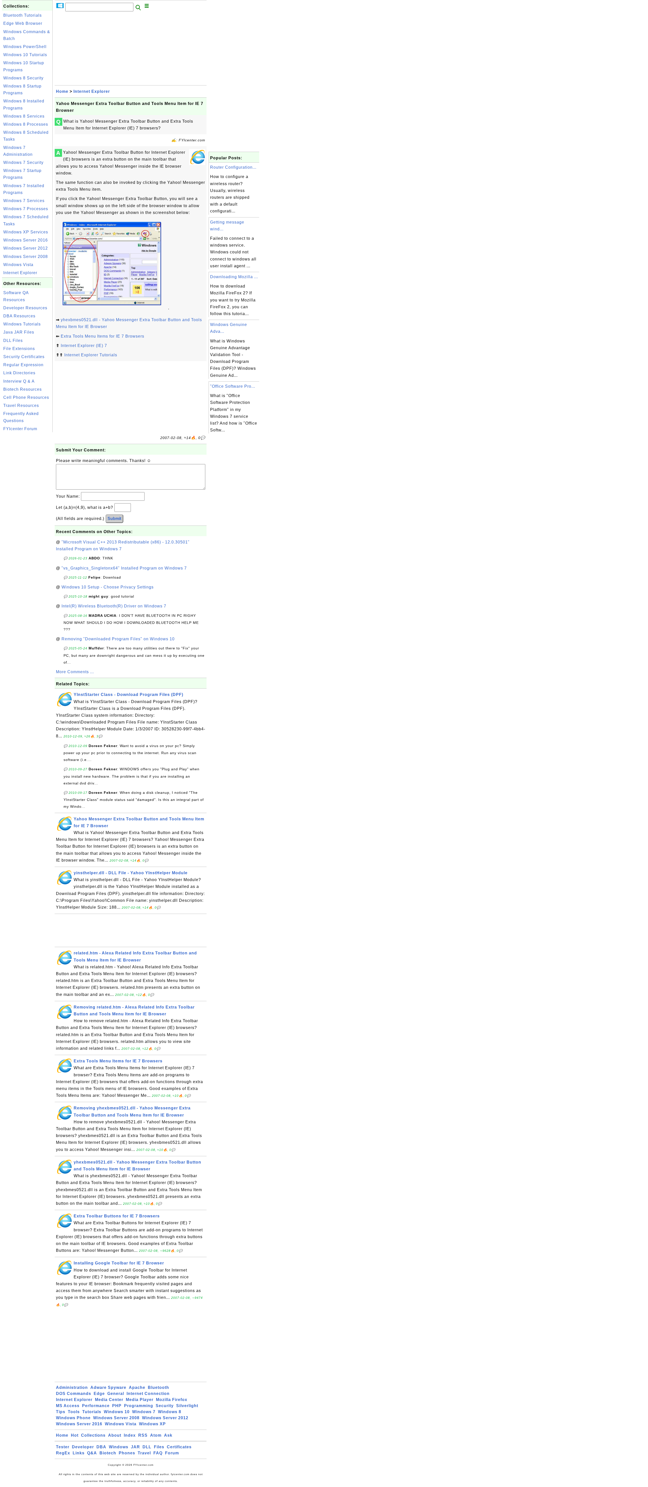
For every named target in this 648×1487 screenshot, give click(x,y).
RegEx (63, 1453)
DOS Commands (73, 1393)
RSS (143, 1435)
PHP (117, 1406)
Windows (118, 1447)
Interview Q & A (19, 381)
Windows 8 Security (23, 78)
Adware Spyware (108, 1387)
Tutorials (91, 1412)
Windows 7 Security (23, 162)
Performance (96, 1406)
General (115, 1393)
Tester (62, 1447)
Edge (99, 1393)
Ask (168, 1435)
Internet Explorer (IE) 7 (84, 345)
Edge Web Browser (22, 23)
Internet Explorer (20, 273)
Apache (137, 1387)
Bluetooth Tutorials (22, 15)
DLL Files (13, 340)
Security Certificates (24, 357)
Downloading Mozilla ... (234, 277)
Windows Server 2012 (25, 248)
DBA (101, 1447)
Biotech (107, 1453)
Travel (144, 1453)
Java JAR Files (18, 332)
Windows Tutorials (22, 324)
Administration (72, 1387)
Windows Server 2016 (25, 240)
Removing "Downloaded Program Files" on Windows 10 (118, 639)
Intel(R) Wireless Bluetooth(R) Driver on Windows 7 (114, 606)
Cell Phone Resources (26, 397)
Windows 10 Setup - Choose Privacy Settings (108, 587)
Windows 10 (117, 1412)
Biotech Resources (22, 389)
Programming (138, 1406)
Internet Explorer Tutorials (90, 355)
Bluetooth (158, 1387)
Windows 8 (169, 1412)
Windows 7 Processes (25, 209)
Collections (93, 1435)
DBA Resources (19, 316)
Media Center (109, 1399)
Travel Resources (21, 405)
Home (62, 91)
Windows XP (152, 1424)
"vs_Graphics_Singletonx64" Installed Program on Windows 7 (124, 568)
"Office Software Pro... (232, 386)
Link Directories (19, 373)
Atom (155, 1435)
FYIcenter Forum (20, 429)
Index (130, 1435)
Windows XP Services (25, 232)
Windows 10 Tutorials (25, 55)
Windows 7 (143, 1412)
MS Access (67, 1406)
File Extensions (19, 348)
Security (165, 1406)
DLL (147, 1447)
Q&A (92, 1453)
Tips (60, 1412)
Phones (127, 1453)
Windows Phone (73, 1418)
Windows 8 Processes (25, 124)
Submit (114, 518)
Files (159, 1447)
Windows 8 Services (24, 116)
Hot (74, 1435)
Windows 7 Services (24, 201)
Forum (172, 1453)
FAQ (158, 1453)
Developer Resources (25, 308)
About (114, 1435)
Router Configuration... (233, 167)
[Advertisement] (27, 509)
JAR (135, 1447)
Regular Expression (23, 365)
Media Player (139, 1399)
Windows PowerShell (25, 47)
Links (79, 1453)
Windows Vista (18, 265)
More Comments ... (75, 672)
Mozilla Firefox (171, 1399)
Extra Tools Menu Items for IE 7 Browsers (102, 336)
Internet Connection (148, 1393)
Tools (74, 1412)
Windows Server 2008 (25, 256)
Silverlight (187, 1406)
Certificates (179, 1447)
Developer (83, 1447)
